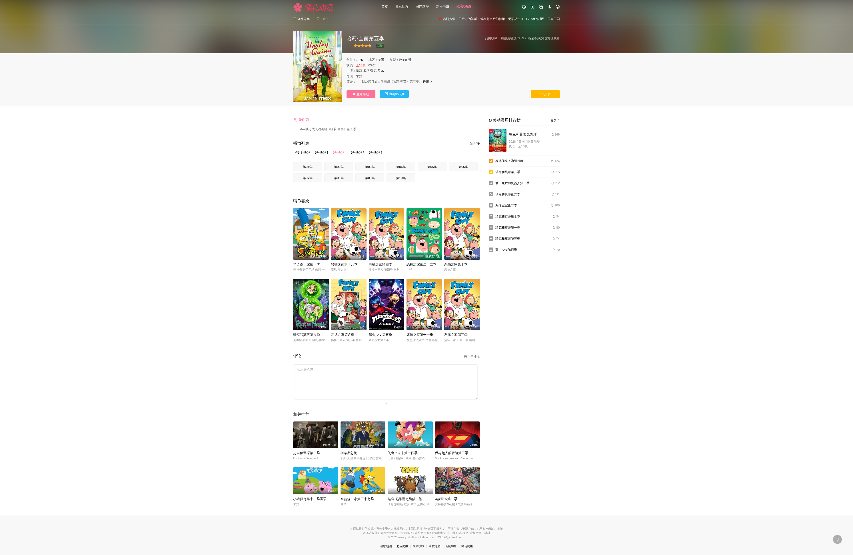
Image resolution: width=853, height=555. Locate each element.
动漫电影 (442, 6)
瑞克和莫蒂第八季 (306, 335)
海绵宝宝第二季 (506, 205)
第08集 (339, 178)
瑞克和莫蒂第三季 (507, 238)
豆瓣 (380, 45)
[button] (303, 120)
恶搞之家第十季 (456, 264)
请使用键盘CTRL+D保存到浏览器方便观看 (530, 38)
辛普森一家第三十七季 (357, 499)
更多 (555, 120)
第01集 (308, 167)
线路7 (376, 153)
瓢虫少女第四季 (506, 250)
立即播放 (361, 94)
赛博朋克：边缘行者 (509, 161)
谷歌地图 (386, 546)
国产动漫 (422, 6)
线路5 (358, 153)
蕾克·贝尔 (377, 70)
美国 (381, 60)
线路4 (340, 153)
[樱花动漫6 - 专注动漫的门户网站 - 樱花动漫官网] (313, 7)
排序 (475, 143)
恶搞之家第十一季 (420, 335)
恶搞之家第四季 (380, 264)
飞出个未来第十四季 (403, 453)
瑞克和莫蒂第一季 (507, 227)
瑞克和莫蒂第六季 (507, 194)
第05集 (432, 167)
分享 (545, 94)
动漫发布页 (394, 94)
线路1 (322, 153)
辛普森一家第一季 (306, 264)
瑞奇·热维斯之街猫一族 (405, 499)
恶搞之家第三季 (456, 335)
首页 (384, 6)
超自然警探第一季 (306, 453)
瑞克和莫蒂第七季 (507, 216)
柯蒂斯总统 (349, 453)
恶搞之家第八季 (342, 335)
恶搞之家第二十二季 (421, 264)
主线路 (303, 153)
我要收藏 (491, 38)
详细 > (427, 81)
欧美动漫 (464, 6)
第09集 (370, 178)
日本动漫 (402, 6)
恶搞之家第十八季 (344, 264)
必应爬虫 (402, 546)
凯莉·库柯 (362, 70)
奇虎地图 (434, 546)
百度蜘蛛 (451, 546)
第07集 (308, 178)
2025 (359, 60)
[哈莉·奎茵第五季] (317, 66)
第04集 (401, 167)
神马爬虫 (467, 546)
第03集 (370, 167)
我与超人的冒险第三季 (451, 453)
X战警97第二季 (446, 499)
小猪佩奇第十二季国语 (310, 499)
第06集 (463, 167)
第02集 (339, 167)
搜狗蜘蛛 (418, 546)
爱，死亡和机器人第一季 (512, 183)
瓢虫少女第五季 (380, 335)
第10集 (401, 178)
